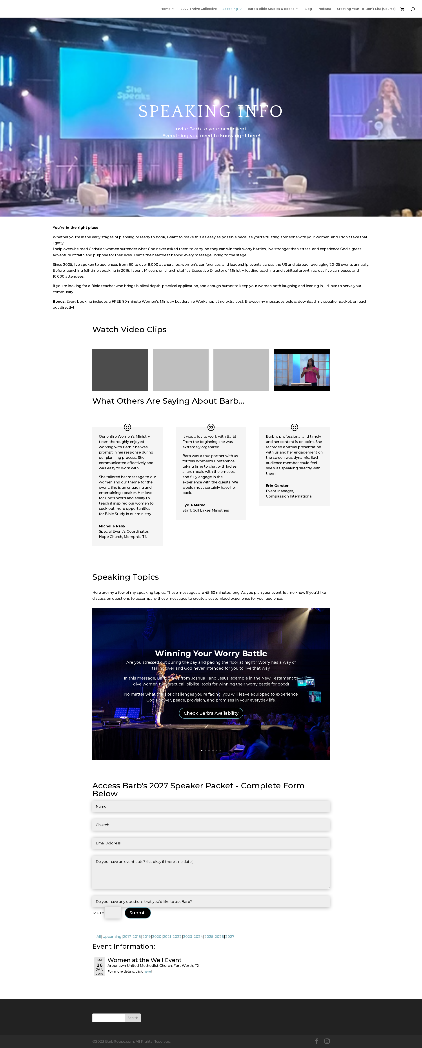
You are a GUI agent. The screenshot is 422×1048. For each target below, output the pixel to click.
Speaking (230, 9)
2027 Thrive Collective (198, 9)
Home (165, 9)
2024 (198, 937)
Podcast (324, 9)
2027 (229, 937)
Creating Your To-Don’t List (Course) (366, 9)
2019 (146, 937)
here (147, 971)
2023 (187, 937)
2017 (127, 937)
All (98, 937)
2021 (167, 937)
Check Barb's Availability (211, 713)
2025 (208, 937)
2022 (177, 937)
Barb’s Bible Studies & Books (271, 9)
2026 (219, 937)
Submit (137, 912)
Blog (308, 9)
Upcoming (111, 937)
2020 (156, 937)
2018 (137, 937)
